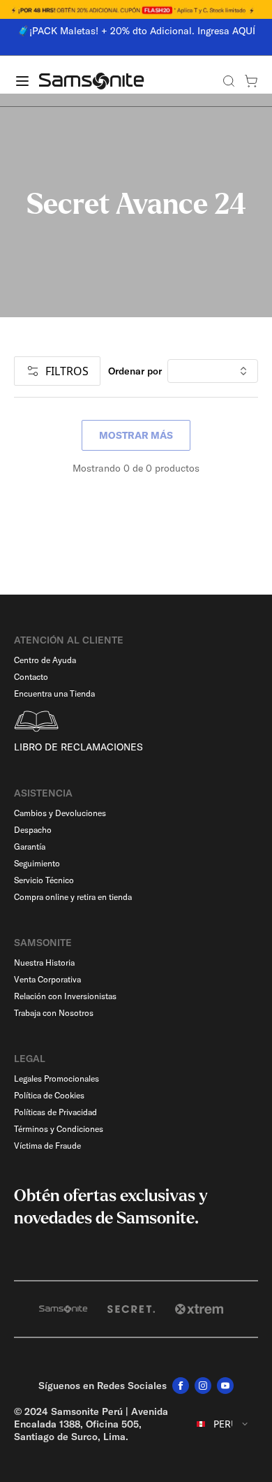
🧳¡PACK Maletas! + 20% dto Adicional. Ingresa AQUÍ (136, 30)
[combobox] (223, 1424)
